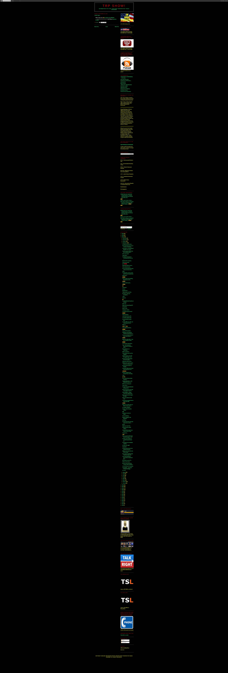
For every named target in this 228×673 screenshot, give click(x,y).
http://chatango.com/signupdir (127, 144)
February (124, 481)
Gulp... (123, 375)
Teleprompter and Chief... (127, 292)
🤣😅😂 (123, 284)
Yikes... (123, 296)
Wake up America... (126, 351)
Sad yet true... (125, 432)
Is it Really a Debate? (126, 407)
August (124, 472)
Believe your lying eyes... (127, 383)
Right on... (124, 324)
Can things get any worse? (127, 311)
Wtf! (123, 411)
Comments (124, 642)
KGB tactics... (124, 275)
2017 (123, 494)
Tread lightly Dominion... (127, 327)
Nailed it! (124, 297)
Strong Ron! (124, 306)
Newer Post (96, 26)
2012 (123, 502)
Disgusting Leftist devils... (127, 361)
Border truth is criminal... (127, 260)
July (124, 473)
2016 (123, 495)
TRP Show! (114, 5)
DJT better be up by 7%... (127, 460)
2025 (123, 235)
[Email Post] (100, 22)
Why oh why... (125, 308)
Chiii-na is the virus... (126, 461)
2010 (123, 505)
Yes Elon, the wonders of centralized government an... (127, 439)
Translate (129, 228)
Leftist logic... (124, 255)
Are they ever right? (126, 445)
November (125, 239)
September (125, 242)
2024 (123, 236)
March (124, 480)
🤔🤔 (121, 205)
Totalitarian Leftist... (126, 309)
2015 (123, 497)
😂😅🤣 (123, 281)
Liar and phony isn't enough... (128, 466)
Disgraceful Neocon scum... (127, 265)
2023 (123, 485)
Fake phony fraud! (125, 262)
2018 (123, 492)
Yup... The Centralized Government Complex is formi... (127, 346)
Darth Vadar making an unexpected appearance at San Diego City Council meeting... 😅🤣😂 (127, 202)
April (124, 478)
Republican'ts (124, 290)
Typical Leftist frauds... (126, 282)
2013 (123, 500)
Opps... (123, 271)
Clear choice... (125, 385)
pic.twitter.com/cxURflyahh (109, 17)
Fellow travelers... (125, 314)
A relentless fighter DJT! (126, 317)
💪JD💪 (123, 376)
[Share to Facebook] (104, 22)
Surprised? (124, 287)
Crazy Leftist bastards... (126, 330)
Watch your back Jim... (126, 425)
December (125, 238)
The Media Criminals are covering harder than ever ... (127, 258)
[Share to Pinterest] (105, 22)
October (124, 241)
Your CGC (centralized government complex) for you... (127, 457)
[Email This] (101, 22)
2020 (123, 489)
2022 (123, 486)
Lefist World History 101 (126, 316)
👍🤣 (123, 434)
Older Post (117, 26)
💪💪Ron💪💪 (125, 326)
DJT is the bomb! (125, 253)
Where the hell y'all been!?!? (127, 305)
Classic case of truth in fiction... (126, 200)
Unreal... (124, 289)
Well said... (124, 303)
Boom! (123, 424)
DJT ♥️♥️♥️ (124, 263)
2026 (123, 233)
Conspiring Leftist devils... (127, 244)
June (124, 475)
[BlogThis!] (102, 22)
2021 (123, 488)
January (124, 483)
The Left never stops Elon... (127, 343)
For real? (124, 470)
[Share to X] (103, 22)
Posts (123, 640)
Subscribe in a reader (124, 635)
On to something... (125, 415)
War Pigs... (124, 420)
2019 (123, 491)
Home (107, 26)
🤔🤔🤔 (123, 329)
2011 (123, 503)
